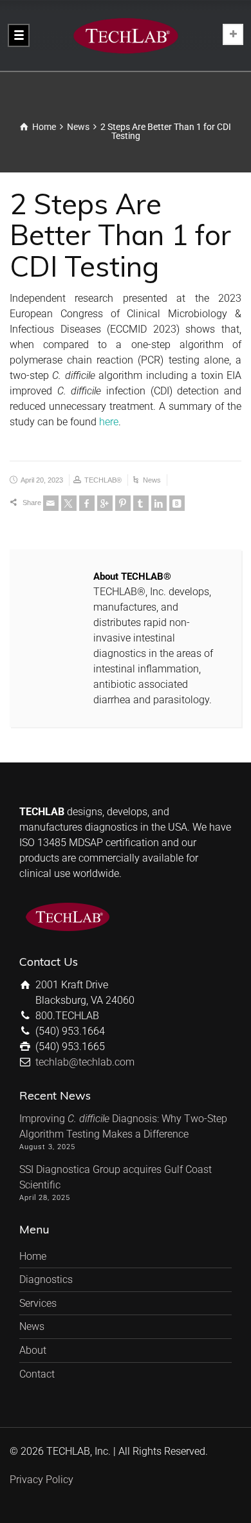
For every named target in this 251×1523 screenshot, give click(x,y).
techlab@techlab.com (85, 1062)
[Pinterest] (123, 503)
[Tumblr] (141, 503)
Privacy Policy (41, 1479)
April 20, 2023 (42, 480)
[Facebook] (87, 503)
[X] (69, 503)
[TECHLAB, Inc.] (125, 35)
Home (32, 1256)
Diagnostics (46, 1279)
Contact (37, 1374)
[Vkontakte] (177, 503)
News (152, 480)
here (108, 422)
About (32, 1350)
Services (38, 1303)
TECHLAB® (103, 480)
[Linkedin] (159, 503)
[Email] (51, 503)
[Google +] (105, 503)
